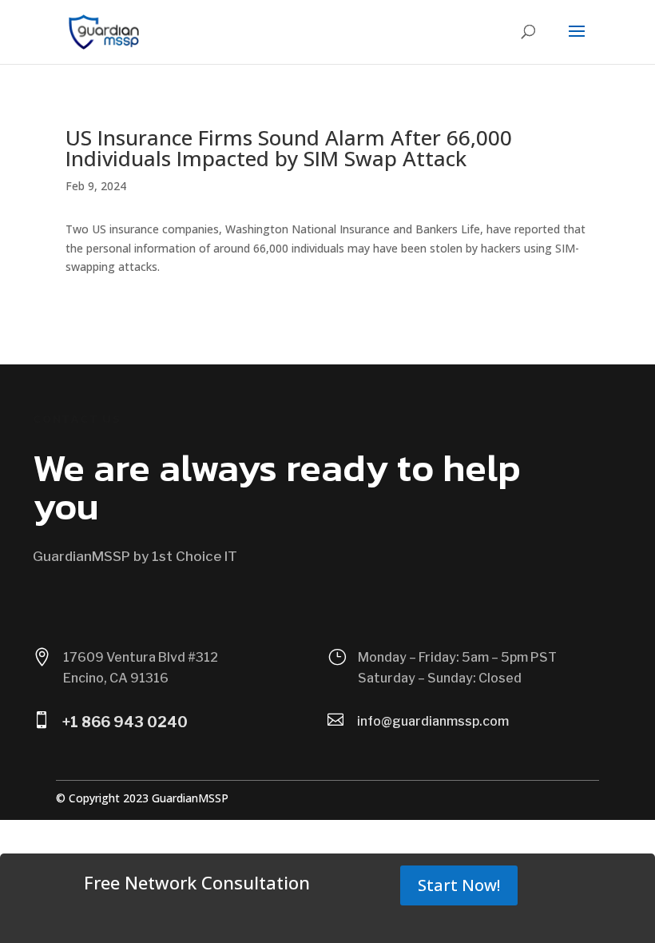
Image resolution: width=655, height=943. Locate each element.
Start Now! (459, 885)
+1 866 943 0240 (125, 722)
